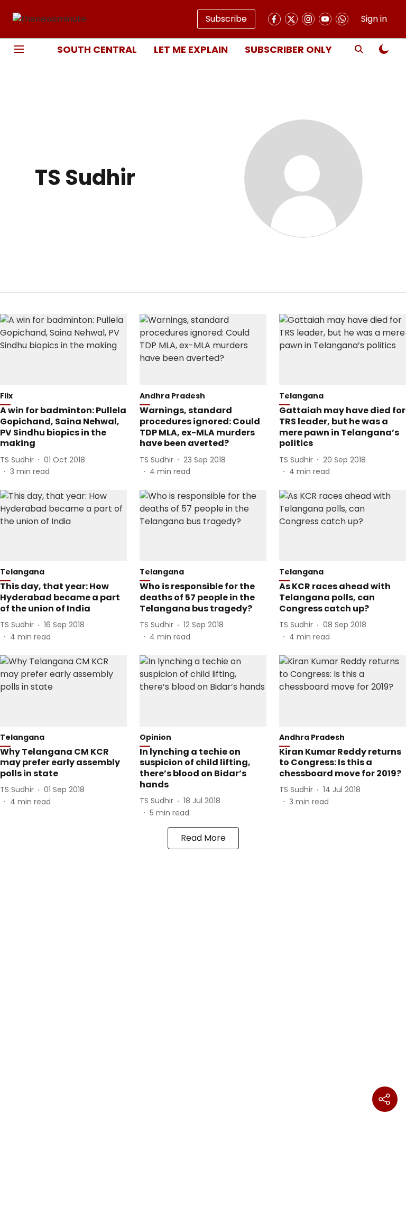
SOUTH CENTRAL (97, 49)
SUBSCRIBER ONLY (288, 49)
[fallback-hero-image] (63, 349)
